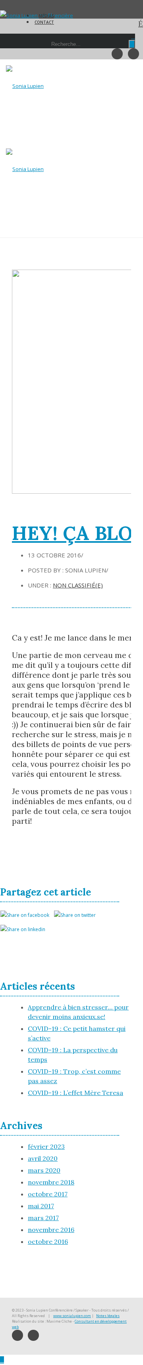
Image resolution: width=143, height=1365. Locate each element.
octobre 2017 (48, 1194)
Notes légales (108, 1315)
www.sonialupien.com (72, 1315)
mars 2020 (44, 1170)
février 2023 (46, 1146)
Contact (44, 22)
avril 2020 (43, 1158)
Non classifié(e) (78, 585)
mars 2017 (43, 1218)
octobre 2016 (48, 1241)
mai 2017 (41, 1206)
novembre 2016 (51, 1230)
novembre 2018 (51, 1182)
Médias (46, 16)
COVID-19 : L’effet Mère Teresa (75, 1093)
